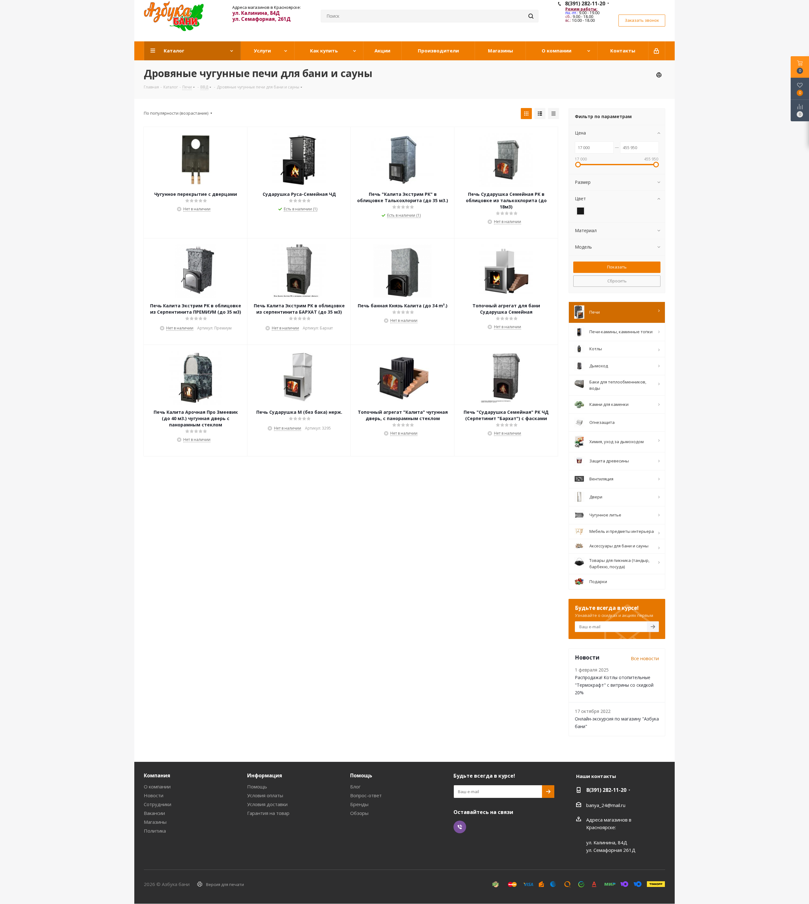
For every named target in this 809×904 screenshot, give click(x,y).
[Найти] (530, 16)
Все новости (645, 658)
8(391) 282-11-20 (585, 3)
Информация (264, 775)
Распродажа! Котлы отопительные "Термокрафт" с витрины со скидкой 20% (614, 685)
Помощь (257, 786)
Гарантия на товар (268, 813)
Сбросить (617, 281)
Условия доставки (267, 804)
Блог (355, 786)
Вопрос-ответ (366, 795)
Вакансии (154, 813)
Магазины (155, 822)
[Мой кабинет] (657, 50)
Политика (155, 831)
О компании (157, 786)
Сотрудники (157, 804)
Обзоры (359, 813)
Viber (459, 827)
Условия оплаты (265, 795)
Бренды (359, 804)
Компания (157, 775)
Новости (153, 795)
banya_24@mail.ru (605, 805)
